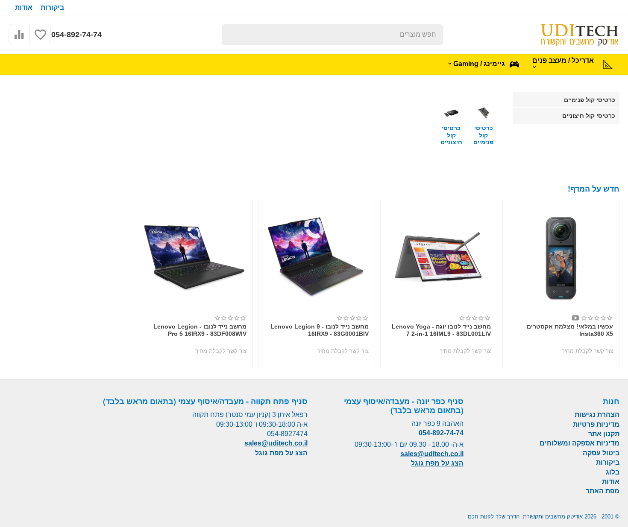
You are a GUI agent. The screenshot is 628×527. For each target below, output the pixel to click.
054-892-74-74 (76, 34)
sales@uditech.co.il (432, 453)
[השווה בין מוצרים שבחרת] (19, 39)
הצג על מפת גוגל (437, 463)
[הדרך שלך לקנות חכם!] (579, 34)
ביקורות (52, 7)
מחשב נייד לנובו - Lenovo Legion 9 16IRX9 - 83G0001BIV (319, 330)
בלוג (612, 472)
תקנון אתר (603, 433)
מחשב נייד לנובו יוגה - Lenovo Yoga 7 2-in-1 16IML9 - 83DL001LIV (441, 330)
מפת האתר (602, 491)
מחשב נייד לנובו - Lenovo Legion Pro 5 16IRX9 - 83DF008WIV (200, 330)
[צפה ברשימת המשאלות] (40, 39)
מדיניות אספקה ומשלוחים (579, 443)
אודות (23, 7)
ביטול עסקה (601, 453)
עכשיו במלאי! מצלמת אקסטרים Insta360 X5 (570, 330)
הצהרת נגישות (597, 414)
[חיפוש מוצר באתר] (232, 34)
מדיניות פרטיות (596, 424)
